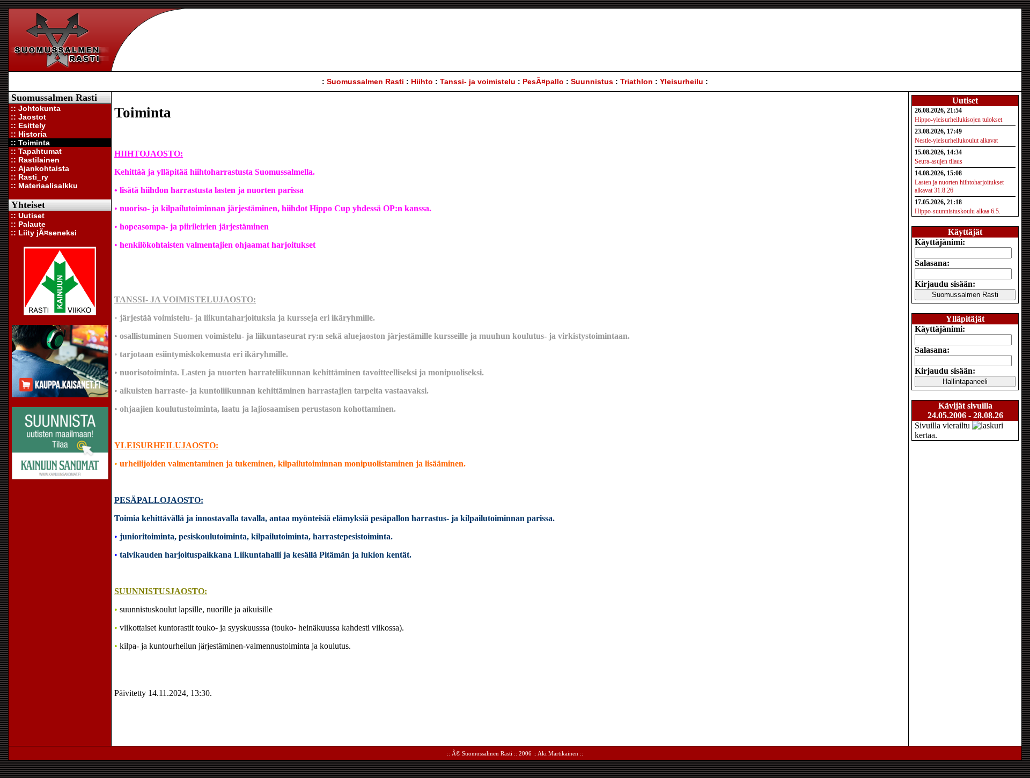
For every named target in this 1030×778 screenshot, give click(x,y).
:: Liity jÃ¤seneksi (43, 232)
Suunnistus (592, 81)
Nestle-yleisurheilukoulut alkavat (956, 140)
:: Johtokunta (35, 108)
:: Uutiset (27, 215)
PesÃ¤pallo (543, 81)
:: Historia (28, 134)
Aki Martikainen (558, 753)
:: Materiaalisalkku (43, 185)
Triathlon (636, 81)
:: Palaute (27, 224)
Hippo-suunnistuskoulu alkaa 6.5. (957, 211)
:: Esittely (27, 125)
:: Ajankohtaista (39, 168)
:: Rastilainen (34, 159)
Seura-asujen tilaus (938, 161)
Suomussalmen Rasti (365, 81)
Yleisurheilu (681, 81)
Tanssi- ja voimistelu (478, 81)
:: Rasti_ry (28, 177)
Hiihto (422, 81)
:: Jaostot (27, 117)
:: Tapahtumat (35, 151)
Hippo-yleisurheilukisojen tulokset (958, 119)
